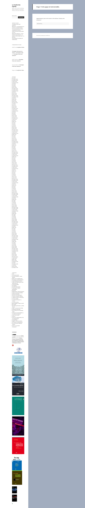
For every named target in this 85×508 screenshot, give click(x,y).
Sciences (13, 316)
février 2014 (14, 139)
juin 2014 (13, 135)
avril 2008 (14, 216)
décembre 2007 (15, 221)
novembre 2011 (15, 166)
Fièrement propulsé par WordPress (43, 35)
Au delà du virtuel (15, 275)
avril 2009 (14, 202)
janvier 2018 (14, 101)
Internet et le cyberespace (17, 295)
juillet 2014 (14, 134)
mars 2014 (14, 138)
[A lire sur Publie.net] (14, 498)
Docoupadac (14, 285)
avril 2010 (14, 188)
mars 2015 (14, 126)
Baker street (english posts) (17, 278)
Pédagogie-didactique (16, 309)
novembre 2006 (15, 236)
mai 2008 (13, 215)
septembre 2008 (15, 211)
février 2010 (14, 191)
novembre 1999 (15, 267)
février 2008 (14, 219)
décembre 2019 (15, 88)
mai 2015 (13, 123)
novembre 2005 (15, 249)
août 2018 (14, 98)
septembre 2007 (15, 225)
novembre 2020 (15, 80)
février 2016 (14, 115)
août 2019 (14, 92)
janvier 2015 (14, 128)
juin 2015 (13, 122)
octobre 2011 (14, 167)
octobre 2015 (14, 119)
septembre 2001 (15, 261)
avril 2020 (14, 86)
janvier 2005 (14, 255)
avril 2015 (14, 125)
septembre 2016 (15, 111)
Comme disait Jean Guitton (17, 281)
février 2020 (14, 87)
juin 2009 (13, 200)
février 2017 (14, 106)
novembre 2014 (15, 131)
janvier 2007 (14, 234)
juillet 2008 (14, 213)
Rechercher (14, 15)
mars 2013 (14, 149)
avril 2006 (14, 244)
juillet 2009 (14, 199)
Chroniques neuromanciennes (17, 279)
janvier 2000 (14, 266)
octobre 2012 (14, 154)
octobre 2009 (14, 195)
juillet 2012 (14, 156)
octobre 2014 (14, 132)
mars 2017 (14, 105)
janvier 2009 (14, 206)
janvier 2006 (14, 247)
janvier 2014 (14, 140)
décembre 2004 (15, 256)
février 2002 (14, 260)
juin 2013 (13, 146)
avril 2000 (14, 265)
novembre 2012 (15, 153)
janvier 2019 (14, 94)
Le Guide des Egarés (16, 5)
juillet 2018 (14, 99)
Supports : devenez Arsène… (17, 321)
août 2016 (14, 112)
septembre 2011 (15, 168)
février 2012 (14, 162)
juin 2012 (13, 158)
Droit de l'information (16, 286)
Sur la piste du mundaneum (17, 322)
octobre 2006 (14, 238)
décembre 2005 (15, 248)
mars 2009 (14, 203)
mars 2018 (14, 100)
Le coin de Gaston (15, 302)
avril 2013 (14, 148)
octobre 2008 (14, 209)
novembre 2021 (15, 79)
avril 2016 (14, 114)
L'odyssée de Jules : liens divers (18, 297)
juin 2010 (13, 186)
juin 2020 (13, 85)
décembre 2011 (15, 165)
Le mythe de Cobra (20, 47)
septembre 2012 (15, 155)
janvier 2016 (14, 116)
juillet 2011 (14, 171)
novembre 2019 (15, 89)
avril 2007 (14, 231)
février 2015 (14, 127)
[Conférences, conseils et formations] (18, 350)
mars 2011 (14, 175)
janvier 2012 (14, 163)
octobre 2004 (14, 258)
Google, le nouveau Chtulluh (17, 292)
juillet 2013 (14, 145)
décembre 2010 (15, 179)
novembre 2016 (15, 108)
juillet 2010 (14, 185)
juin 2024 (13, 78)
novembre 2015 (15, 118)
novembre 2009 (15, 194)
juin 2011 (13, 172)
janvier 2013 (14, 151)
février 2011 (14, 176)
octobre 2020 (14, 81)
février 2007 (14, 233)
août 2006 (14, 240)
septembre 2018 (15, 96)
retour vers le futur (15, 315)
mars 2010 (14, 189)
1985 (13, 273)
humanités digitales (15, 293)
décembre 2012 (15, 152)
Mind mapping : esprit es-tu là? (18, 303)
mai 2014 (13, 136)
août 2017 (14, 103)
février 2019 (14, 93)
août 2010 (14, 183)
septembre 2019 (15, 91)
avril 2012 (14, 160)
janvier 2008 (14, 220)
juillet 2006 (14, 241)
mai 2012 (13, 159)
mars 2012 (14, 161)
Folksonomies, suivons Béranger (18, 291)
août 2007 (14, 226)
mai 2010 (13, 187)
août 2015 (14, 120)
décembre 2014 (15, 129)
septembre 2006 (15, 239)
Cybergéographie (15, 284)
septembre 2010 (15, 182)
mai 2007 (13, 229)
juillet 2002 (14, 259)
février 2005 (14, 254)
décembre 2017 (15, 102)
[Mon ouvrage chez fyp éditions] (17, 477)
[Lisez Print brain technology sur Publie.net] (12, 503)
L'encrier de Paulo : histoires (17, 296)
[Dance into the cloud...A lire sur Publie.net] (14, 489)
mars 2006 (14, 245)
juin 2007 (13, 228)
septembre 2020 (15, 82)
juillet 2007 (14, 227)
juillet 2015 (14, 121)
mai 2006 (13, 242)
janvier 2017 (14, 107)
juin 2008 (13, 214)
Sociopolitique (14, 319)
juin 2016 (13, 113)
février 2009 (14, 205)
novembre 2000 (15, 264)
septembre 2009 (15, 196)
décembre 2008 (15, 207)
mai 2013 (13, 147)
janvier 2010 (14, 192)
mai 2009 (13, 201)
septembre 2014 (15, 133)
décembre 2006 (15, 235)
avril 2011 (14, 174)
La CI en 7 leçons (15, 298)
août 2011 (14, 169)
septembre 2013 (15, 142)
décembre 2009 (15, 193)
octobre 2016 (14, 109)
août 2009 (14, 198)
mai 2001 (13, 262)
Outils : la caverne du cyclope (17, 308)
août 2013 (14, 143)
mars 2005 (14, 253)
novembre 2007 (15, 222)
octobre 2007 (14, 224)
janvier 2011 (14, 178)
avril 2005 (14, 252)
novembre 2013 (15, 141)
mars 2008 (14, 218)
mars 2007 (14, 232)
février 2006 (14, 246)
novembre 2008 (15, 208)
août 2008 (14, 212)
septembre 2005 (15, 251)
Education (14, 290)
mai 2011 (13, 173)
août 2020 (14, 83)
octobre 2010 (14, 181)
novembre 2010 (15, 180)
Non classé (14, 304)
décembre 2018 (15, 95)
